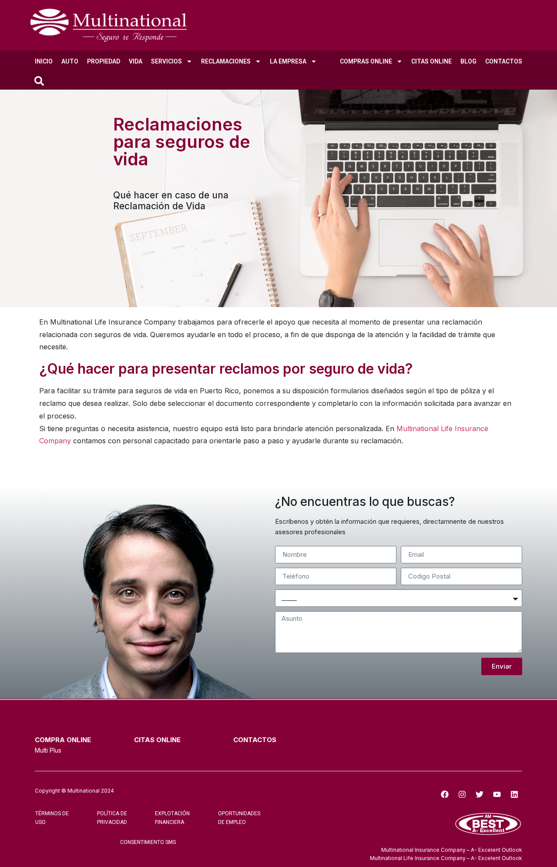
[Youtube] (497, 794)
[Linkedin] (514, 794)
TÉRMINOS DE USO (52, 817)
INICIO (44, 61)
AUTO (69, 61)
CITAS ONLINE (431, 61)
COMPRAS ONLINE (366, 61)
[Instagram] (462, 794)
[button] (39, 81)
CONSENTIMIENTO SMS (148, 842)
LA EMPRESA (288, 61)
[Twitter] (479, 794)
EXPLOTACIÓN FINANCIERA (172, 817)
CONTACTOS (503, 61)
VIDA (135, 61)
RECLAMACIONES (226, 61)
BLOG (468, 61)
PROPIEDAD (103, 61)
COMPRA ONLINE (63, 740)
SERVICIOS (166, 61)
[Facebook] (445, 794)
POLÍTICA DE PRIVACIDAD (112, 817)
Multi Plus (48, 750)
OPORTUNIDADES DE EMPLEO (239, 817)
